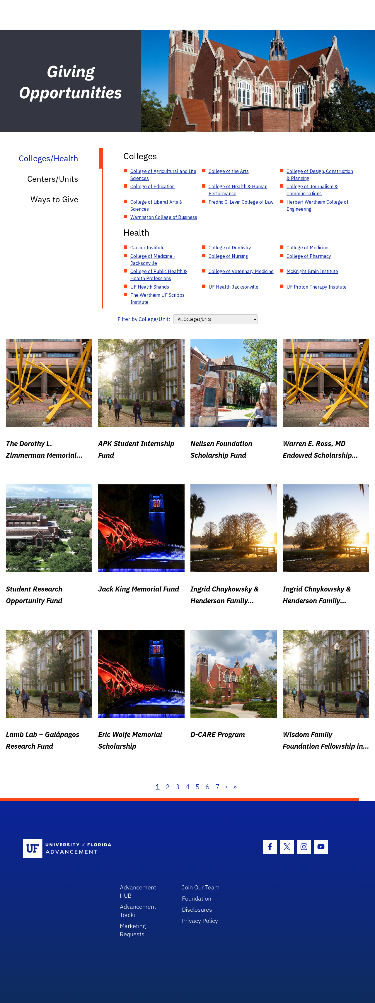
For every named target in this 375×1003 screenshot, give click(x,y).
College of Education (152, 186)
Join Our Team (201, 887)
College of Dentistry (230, 248)
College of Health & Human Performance (238, 190)
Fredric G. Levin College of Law (241, 202)
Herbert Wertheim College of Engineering (317, 205)
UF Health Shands (149, 287)
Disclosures (197, 909)
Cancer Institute (147, 248)
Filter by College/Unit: (144, 319)
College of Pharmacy (309, 256)
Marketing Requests (133, 930)
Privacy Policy (200, 921)
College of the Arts (229, 171)
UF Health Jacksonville (233, 287)
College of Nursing (228, 256)
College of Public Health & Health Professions (158, 274)
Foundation (196, 898)
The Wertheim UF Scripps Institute (157, 298)
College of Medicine (307, 248)
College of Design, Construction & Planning (320, 174)
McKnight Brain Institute (312, 271)
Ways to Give (54, 199)
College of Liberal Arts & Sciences (156, 205)
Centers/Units (52, 178)
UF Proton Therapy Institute (317, 287)
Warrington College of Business (163, 217)
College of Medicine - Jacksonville (152, 259)
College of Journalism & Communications (312, 190)
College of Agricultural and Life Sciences (163, 174)
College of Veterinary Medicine (241, 271)
